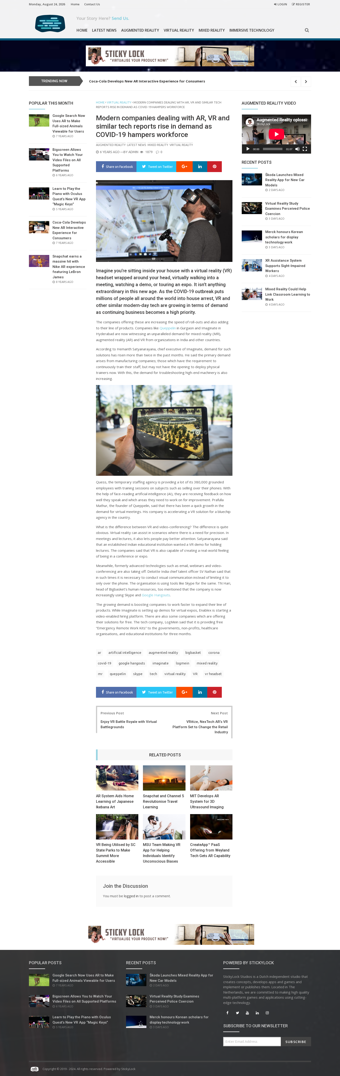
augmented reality (163, 653)
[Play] (248, 149)
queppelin (118, 674)
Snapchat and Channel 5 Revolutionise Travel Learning (163, 801)
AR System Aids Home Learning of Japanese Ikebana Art (115, 801)
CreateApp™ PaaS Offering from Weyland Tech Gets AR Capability (210, 850)
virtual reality (174, 674)
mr (100, 674)
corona (213, 653)
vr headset (213, 674)
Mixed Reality (212, 30)
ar (99, 653)
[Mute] (297, 149)
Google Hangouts (156, 595)
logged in (131, 896)
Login (282, 4)
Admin (133, 152)
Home (75, 4)
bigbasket (193, 653)
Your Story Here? (103, 18)
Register (303, 4)
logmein (182, 663)
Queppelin (168, 328)
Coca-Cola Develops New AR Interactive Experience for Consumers (147, 81)
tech (153, 674)
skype (137, 674)
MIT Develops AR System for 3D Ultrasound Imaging (207, 801)
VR (195, 674)
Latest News (104, 30)
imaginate (160, 663)
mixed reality (207, 663)
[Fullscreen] (305, 149)
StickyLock (128, 1069)
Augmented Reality (140, 30)
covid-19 (104, 663)
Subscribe (295, 1041)
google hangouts (132, 663)
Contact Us (92, 4)
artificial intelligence (124, 653)
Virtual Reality (179, 30)
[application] (276, 134)
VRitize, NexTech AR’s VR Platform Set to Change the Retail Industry (200, 727)
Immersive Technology (251, 30)
